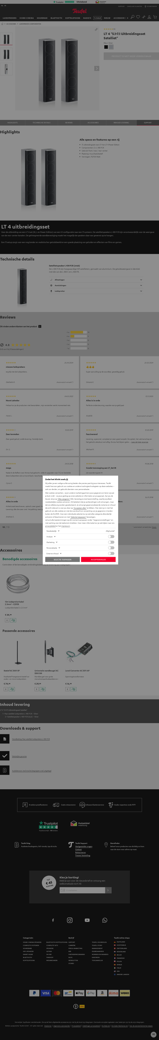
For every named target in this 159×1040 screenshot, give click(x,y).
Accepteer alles (98, 559)
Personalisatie (52, 548)
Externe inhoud (52, 553)
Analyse (50, 536)
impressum (65, 526)
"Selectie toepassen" (78, 517)
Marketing (50, 542)
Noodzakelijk (51, 531)
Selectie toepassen (62, 559)
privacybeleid (50, 526)
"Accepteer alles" (79, 508)
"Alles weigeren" (63, 499)
